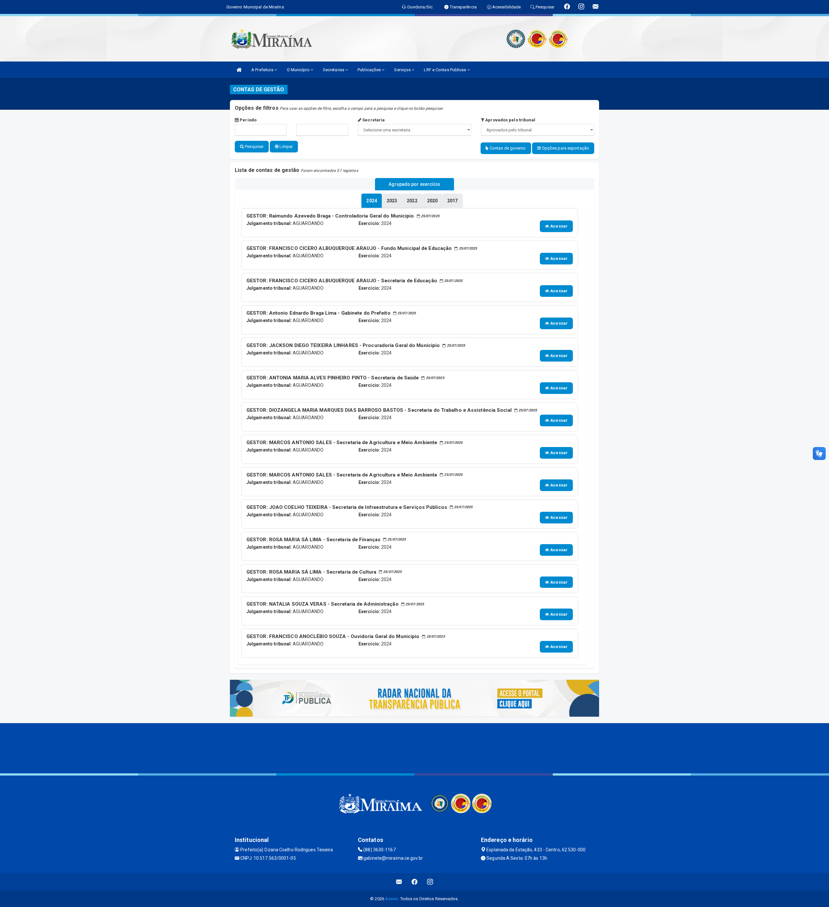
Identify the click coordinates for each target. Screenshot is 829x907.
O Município (299, 69)
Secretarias (334, 69)
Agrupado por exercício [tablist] (414, 184)
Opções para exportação (565, 148)
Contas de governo (507, 148)
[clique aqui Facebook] (414, 882)
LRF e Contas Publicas (445, 69)
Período (247, 120)
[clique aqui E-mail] (399, 882)
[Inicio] (239, 70)
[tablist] (371, 201)
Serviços (403, 69)
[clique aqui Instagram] (430, 882)
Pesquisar (254, 146)
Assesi (391, 898)
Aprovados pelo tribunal (509, 120)
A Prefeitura (262, 69)
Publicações (370, 69)
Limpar (285, 146)
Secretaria (373, 120)
